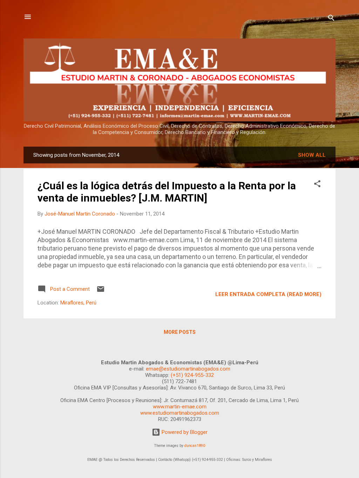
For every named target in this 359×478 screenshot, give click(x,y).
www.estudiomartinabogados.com (179, 413)
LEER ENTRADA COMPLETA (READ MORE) (268, 294)
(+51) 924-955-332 (192, 375)
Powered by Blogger (184, 432)
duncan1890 (194, 445)
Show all (312, 155)
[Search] (331, 19)
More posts (180, 332)
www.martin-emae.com (179, 406)
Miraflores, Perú (78, 303)
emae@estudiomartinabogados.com (188, 369)
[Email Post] (100, 291)
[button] (317, 185)
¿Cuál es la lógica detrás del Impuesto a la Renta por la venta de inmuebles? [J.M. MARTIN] (167, 192)
